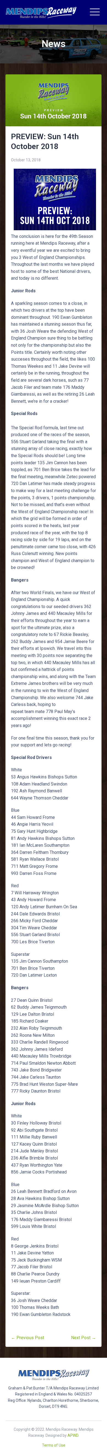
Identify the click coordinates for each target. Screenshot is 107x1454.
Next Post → (83, 1337)
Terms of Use (53, 1445)
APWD (72, 1435)
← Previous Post (27, 1337)
